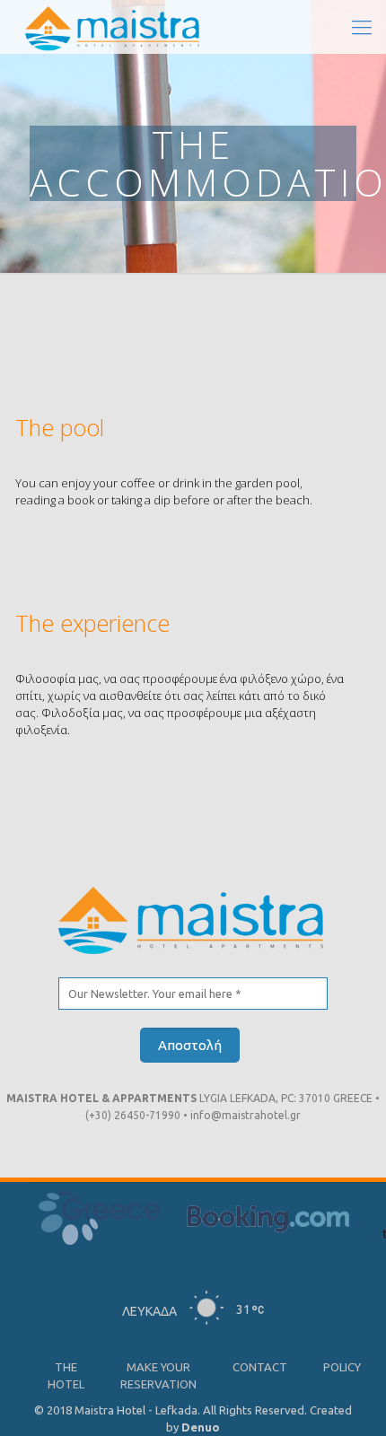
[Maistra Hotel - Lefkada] (114, 26)
